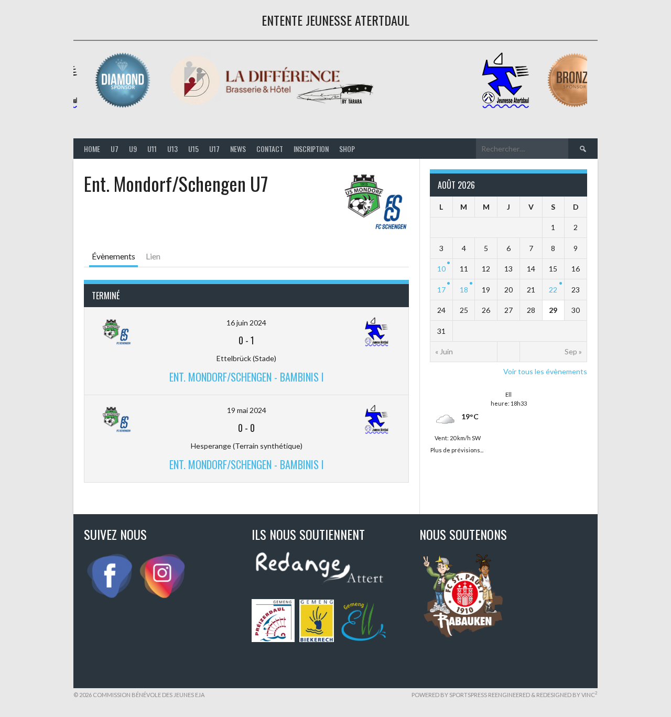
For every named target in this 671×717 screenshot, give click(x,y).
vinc (589, 694)
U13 (172, 148)
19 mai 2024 (246, 410)
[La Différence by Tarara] (274, 106)
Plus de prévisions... (456, 449)
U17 (214, 148)
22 (553, 289)
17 (441, 289)
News (238, 148)
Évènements (113, 256)
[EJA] (508, 106)
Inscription (311, 148)
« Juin (444, 351)
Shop (347, 148)
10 (441, 268)
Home (92, 148)
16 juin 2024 (246, 322)
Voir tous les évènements (545, 371)
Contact (269, 148)
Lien (153, 256)
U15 (193, 148)
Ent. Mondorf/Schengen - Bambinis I (246, 377)
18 (464, 289)
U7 (114, 148)
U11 (152, 148)
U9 (133, 148)
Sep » (573, 351)
